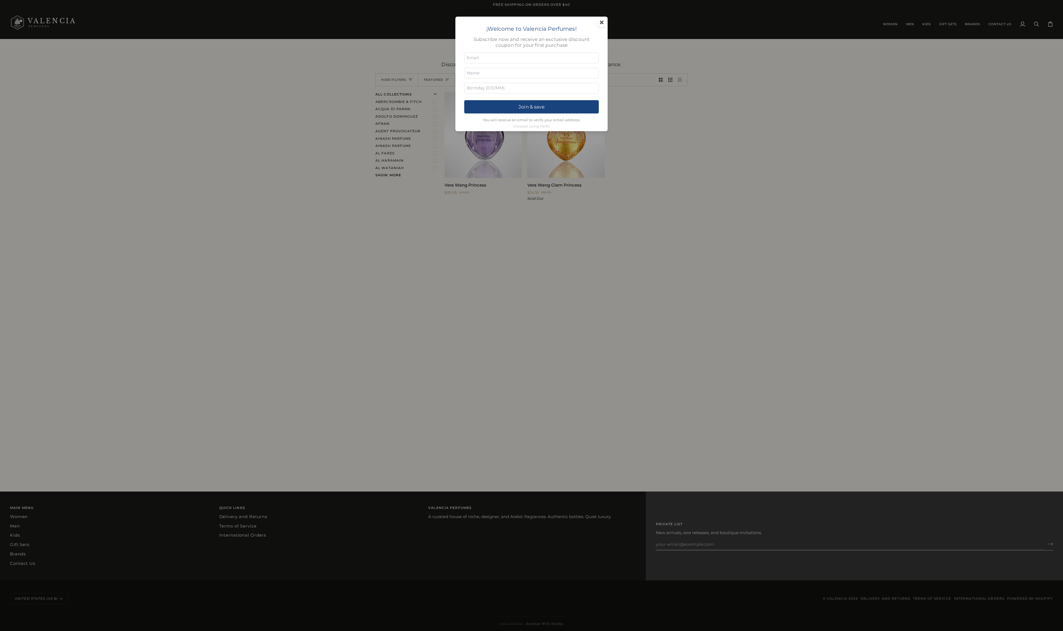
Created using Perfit (531, 126)
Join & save (531, 107)
